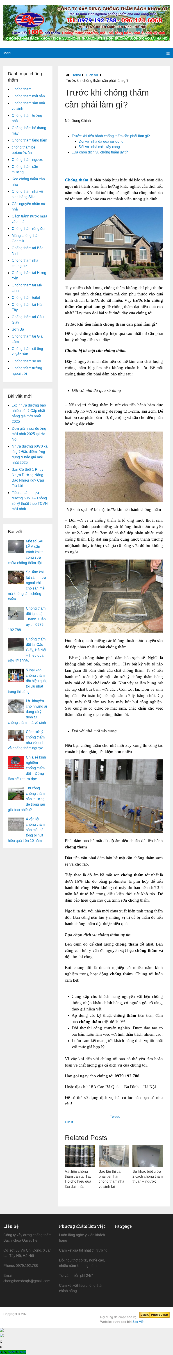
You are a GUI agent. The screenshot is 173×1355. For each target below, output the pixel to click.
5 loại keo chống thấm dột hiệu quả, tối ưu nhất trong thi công (27, 681)
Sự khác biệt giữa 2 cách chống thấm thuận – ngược (147, 1177)
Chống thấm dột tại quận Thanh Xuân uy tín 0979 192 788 (27, 619)
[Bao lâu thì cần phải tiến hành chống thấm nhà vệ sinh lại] (114, 1156)
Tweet (115, 1116)
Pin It (69, 1122)
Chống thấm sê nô (26, 361)
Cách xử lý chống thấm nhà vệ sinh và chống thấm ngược (26, 740)
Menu (7, 53)
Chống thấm (21, 89)
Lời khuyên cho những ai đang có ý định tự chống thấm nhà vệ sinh (27, 711)
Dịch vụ (92, 75)
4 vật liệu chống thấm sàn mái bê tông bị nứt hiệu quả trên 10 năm (26, 830)
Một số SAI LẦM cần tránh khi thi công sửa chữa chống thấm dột (26, 552)
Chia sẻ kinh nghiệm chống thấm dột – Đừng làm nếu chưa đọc (27, 768)
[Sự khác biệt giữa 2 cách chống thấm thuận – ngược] (147, 1156)
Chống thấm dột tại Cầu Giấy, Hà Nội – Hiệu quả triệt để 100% (27, 650)
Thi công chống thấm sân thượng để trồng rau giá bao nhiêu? (26, 799)
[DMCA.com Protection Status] (154, 1317)
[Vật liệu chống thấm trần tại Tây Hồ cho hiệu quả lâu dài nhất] (80, 1156)
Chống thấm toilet (26, 297)
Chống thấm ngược (27, 160)
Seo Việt (138, 1321)
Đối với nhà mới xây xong (99, 147)
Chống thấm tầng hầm (29, 140)
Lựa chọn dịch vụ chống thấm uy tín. (100, 152)
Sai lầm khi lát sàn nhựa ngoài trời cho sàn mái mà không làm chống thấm (27, 585)
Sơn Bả (18, 329)
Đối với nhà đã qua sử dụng (101, 141)
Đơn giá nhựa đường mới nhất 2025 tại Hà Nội (29, 434)
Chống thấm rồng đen (29, 229)
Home (76, 75)
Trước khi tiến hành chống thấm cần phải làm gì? (111, 136)
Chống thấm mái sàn (28, 96)
